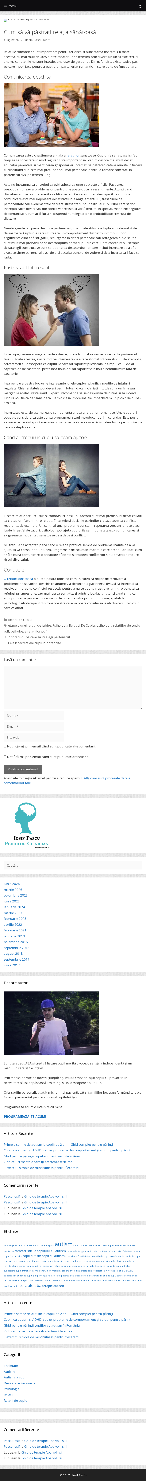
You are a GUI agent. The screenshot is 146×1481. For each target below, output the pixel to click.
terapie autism (53, 1286)
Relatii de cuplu (20, 619)
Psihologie (11, 1389)
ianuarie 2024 (14, 907)
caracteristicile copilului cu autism (40, 1251)
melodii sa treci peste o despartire (87, 1270)
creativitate (71, 1256)
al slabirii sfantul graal (43, 1245)
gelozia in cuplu (86, 1266)
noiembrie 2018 (16, 942)
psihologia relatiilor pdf (29, 631)
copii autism (32, 1256)
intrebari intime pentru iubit (36, 1270)
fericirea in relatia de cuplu (56, 1266)
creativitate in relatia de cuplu (125, 1256)
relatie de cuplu (108, 1275)
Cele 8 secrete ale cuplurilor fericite (34, 643)
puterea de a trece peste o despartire (80, 1275)
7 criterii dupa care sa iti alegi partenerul (39, 637)
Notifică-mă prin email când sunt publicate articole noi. (48, 757)
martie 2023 (13, 913)
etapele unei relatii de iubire (29, 625)
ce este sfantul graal (76, 1251)
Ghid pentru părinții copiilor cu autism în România (42, 1156)
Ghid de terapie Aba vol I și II (45, 1196)
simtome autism (64, 1280)
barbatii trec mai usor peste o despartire (108, 1245)
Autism (9, 1371)
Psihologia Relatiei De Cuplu (73, 625)
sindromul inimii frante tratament (114, 1280)
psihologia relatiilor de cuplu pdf (20, 1275)
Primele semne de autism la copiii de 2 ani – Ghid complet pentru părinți (58, 1144)
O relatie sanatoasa (18, 578)
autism (64, 1244)
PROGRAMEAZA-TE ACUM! (25, 1116)
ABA (6, 1245)
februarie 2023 (15, 918)
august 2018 (13, 953)
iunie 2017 (12, 965)
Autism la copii (15, 1377)
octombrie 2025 (16, 895)
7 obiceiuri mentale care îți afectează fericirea (38, 1162)
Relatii (8, 1395)
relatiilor (73, 155)
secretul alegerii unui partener (27, 1280)
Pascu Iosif (12, 1196)
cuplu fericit (102, 1261)
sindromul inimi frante (84, 1280)
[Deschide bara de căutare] (140, 6)
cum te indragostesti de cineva (80, 1261)
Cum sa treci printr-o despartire (48, 1261)
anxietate (11, 1365)
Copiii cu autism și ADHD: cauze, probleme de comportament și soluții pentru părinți (67, 1150)
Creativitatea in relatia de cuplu (93, 1256)
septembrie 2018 (16, 948)
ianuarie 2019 (14, 936)
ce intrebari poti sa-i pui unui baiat (104, 1251)
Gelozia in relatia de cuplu (108, 1266)
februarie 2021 (15, 930)
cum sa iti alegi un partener (17, 1261)
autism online (80, 1245)
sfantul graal (50, 1280)
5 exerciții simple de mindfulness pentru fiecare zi (41, 1168)
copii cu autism (53, 1256)
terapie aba (30, 1285)
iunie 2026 (12, 883)
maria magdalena (60, 1270)
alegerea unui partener (20, 1245)
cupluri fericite (117, 1261)
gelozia (74, 1266)
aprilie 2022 (13, 924)
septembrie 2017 (16, 959)
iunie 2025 (12, 901)
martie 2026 (13, 889)
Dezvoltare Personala (20, 1383)
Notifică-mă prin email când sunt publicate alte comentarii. (51, 746)
